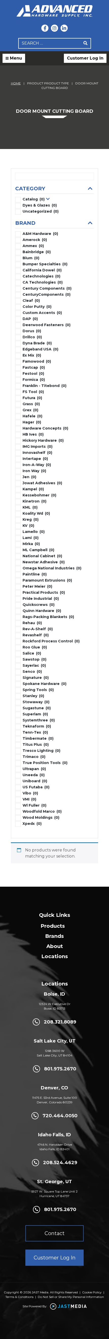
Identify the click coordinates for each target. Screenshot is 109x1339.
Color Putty (37, 306)
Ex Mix (32, 355)
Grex (30, 410)
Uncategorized (41, 211)
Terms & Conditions (19, 1297)
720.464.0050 (60, 1116)
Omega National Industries (52, 568)
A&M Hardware (40, 233)
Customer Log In (85, 58)
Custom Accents (42, 312)
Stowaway (36, 702)
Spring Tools (38, 689)
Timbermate (38, 738)
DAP (30, 319)
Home (16, 83)
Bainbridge (37, 252)
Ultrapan (34, 769)
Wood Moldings (41, 817)
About (54, 946)
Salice (32, 653)
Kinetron (34, 501)
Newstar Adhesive (44, 562)
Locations (54, 956)
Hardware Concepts (45, 428)
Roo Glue (35, 647)
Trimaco (34, 756)
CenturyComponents (46, 294)
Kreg (31, 519)
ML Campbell (38, 550)
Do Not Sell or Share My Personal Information (71, 1297)
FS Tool (33, 391)
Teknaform (37, 726)
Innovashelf (37, 452)
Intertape (35, 458)
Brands (54, 936)
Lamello (34, 531)
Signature (36, 677)
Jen (29, 477)
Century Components (47, 288)
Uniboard (35, 781)
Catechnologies (41, 276)
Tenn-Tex (35, 732)
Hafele (32, 416)
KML (30, 507)
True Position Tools (45, 762)
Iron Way (34, 471)
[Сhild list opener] (48, 199)
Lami (31, 537)
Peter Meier (37, 586)
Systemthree (39, 720)
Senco (32, 671)
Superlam (35, 714)
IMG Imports (37, 446)
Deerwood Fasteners (46, 325)
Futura (32, 398)
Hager (32, 422)
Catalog (34, 199)
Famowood (37, 361)
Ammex (33, 246)
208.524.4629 (60, 1162)
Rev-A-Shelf (38, 629)
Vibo (30, 793)
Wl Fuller (34, 805)
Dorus (32, 331)
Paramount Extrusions (47, 580)
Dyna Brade (37, 343)
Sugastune (37, 708)
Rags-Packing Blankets (48, 617)
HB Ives (33, 434)
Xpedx (32, 823)
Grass (31, 404)
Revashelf (36, 635)
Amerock (35, 239)
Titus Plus (36, 744)
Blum (31, 258)
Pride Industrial (41, 598)
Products (53, 926)
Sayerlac (34, 665)
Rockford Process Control (51, 641)
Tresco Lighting (41, 750)
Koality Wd (36, 513)
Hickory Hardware (43, 440)
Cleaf (31, 300)
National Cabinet (42, 556)
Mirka (31, 544)
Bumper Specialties (45, 264)
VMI (29, 799)
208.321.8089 (60, 1022)
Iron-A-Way (37, 464)
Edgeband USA (40, 349)
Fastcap (34, 367)
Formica (34, 379)
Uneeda (34, 775)
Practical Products (44, 592)
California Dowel (42, 270)
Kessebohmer (39, 495)
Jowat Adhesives (42, 483)
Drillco (32, 337)
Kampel (33, 489)
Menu (15, 58)
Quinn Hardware (42, 610)
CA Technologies (43, 282)
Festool (33, 373)
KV (28, 525)
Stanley (33, 696)
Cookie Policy (92, 1292)
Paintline (35, 574)
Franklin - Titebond (44, 385)
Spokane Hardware (44, 683)
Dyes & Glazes (40, 205)
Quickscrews (39, 604)
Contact (55, 1233)
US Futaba (36, 787)
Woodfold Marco (42, 811)
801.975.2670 (60, 1069)
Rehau (32, 623)
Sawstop (34, 659)
